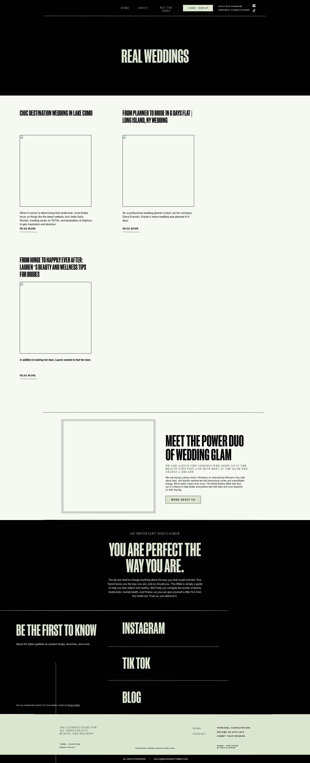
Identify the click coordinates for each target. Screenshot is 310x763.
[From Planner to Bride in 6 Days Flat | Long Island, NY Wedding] (158, 171)
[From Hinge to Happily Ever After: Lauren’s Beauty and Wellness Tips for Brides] (55, 317)
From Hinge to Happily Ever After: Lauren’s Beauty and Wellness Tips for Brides (53, 267)
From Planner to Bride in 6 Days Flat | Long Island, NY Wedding (157, 116)
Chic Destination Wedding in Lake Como (56, 113)
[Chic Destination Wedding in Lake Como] (55, 171)
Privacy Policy (74, 705)
